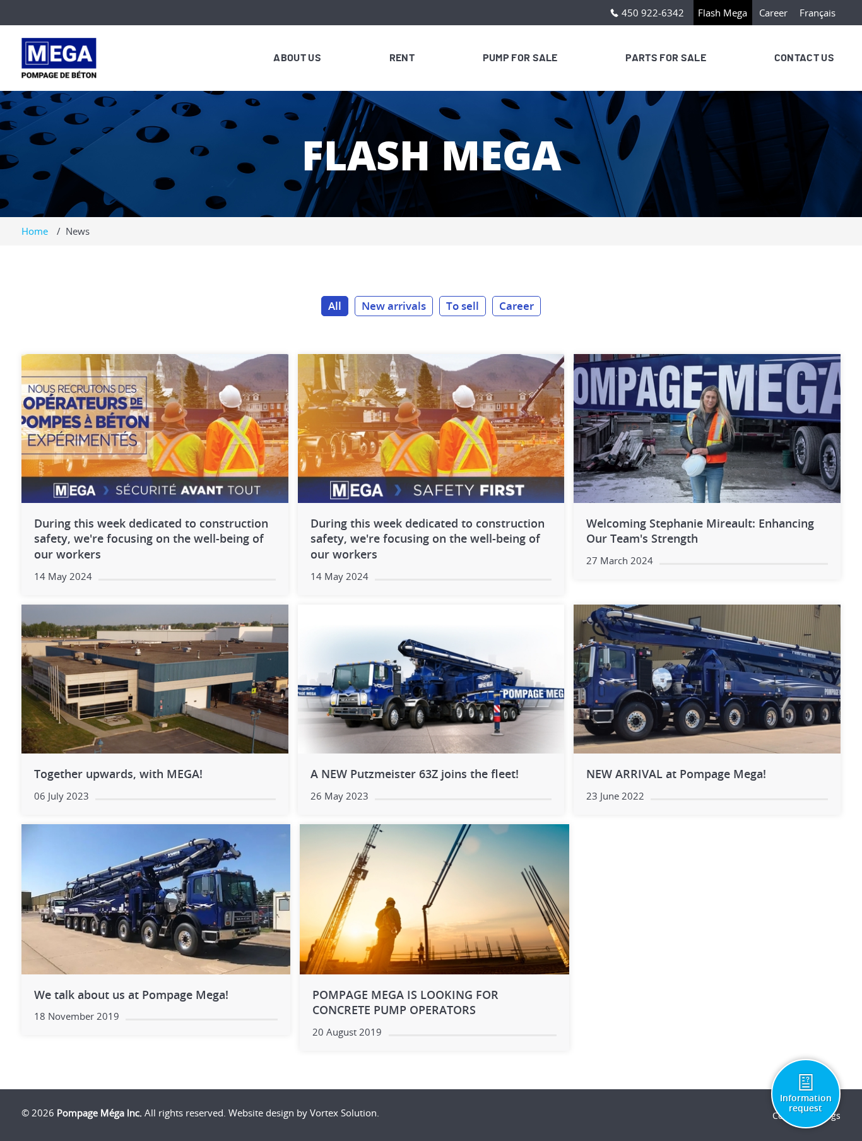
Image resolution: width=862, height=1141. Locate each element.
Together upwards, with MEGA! (118, 773)
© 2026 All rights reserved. (123, 1112)
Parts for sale (665, 58)
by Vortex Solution (337, 1112)
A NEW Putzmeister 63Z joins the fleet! (414, 773)
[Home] (61, 58)
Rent (402, 58)
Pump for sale (520, 58)
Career (773, 12)
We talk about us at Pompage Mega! (131, 994)
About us (297, 58)
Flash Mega (722, 12)
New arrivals (394, 306)
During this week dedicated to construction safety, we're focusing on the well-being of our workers (151, 539)
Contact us (804, 58)
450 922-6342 (653, 12)
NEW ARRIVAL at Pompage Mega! (676, 773)
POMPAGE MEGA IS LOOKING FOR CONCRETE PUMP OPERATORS (405, 1002)
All (334, 306)
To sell (462, 306)
